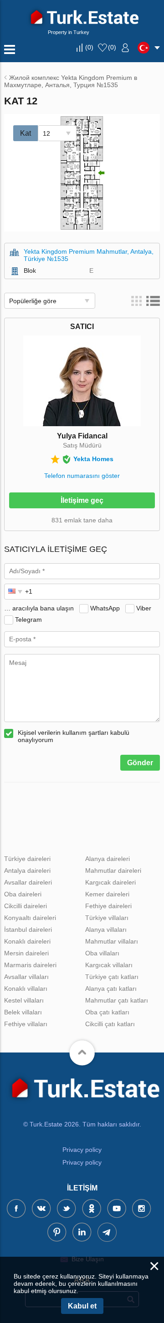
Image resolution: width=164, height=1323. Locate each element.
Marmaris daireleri (30, 965)
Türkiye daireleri (27, 858)
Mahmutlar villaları (111, 941)
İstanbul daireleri (28, 929)
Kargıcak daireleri (110, 882)
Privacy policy (82, 1149)
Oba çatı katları (107, 1012)
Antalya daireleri (27, 870)
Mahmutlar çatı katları (116, 1000)
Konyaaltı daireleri (30, 917)
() (89, 47)
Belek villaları (23, 1012)
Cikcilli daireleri (25, 906)
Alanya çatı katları (111, 988)
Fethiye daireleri (108, 906)
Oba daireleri (22, 894)
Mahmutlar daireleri (113, 870)
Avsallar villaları (26, 976)
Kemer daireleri (107, 894)
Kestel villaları (24, 1000)
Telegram (28, 619)
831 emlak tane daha (82, 520)
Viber (143, 608)
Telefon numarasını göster (82, 475)
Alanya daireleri (107, 858)
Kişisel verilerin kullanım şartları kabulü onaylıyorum (73, 736)
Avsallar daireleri (28, 882)
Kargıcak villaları (109, 965)
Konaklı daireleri (27, 941)
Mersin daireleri (26, 953)
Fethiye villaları (25, 1024)
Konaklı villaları (25, 988)
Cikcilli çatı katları (110, 1024)
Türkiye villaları (106, 917)
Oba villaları (102, 953)
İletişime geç (82, 500)
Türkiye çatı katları (111, 976)
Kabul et (82, 1306)
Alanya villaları (106, 929)
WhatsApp (105, 608)
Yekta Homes (93, 458)
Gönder (140, 763)
